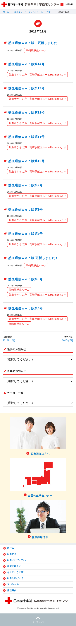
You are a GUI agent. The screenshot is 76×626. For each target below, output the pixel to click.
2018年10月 (9, 340)
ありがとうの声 (15, 572)
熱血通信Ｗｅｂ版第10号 (26, 161)
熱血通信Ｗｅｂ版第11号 (26, 137)
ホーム (6, 12)
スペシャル (13, 584)
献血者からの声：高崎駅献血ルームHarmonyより (37, 74)
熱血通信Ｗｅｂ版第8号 (25, 209)
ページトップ (38, 622)
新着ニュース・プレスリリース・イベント (33, 12)
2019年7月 (67, 340)
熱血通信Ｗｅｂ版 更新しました (32, 43)
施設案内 (11, 590)
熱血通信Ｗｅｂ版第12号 (26, 112)
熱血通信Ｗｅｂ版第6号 (25, 279)
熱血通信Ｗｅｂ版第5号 (25, 308)
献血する (11, 554)
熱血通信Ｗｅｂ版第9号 (25, 185)
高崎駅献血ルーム (36, 50)
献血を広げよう (15, 578)
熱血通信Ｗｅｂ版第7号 (25, 234)
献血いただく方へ (16, 560)
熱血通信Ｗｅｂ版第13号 (26, 88)
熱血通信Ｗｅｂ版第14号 (26, 64)
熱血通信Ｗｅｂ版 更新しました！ (33, 258)
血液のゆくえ (14, 566)
